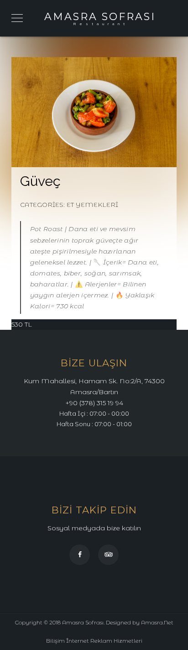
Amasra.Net (157, 622)
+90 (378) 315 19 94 (94, 403)
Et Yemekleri (92, 205)
